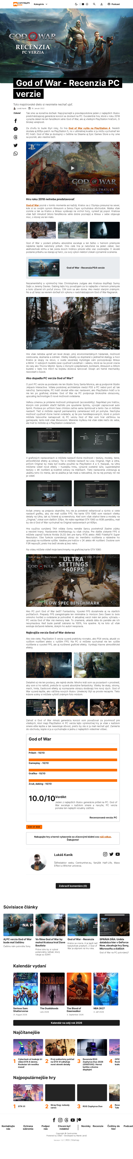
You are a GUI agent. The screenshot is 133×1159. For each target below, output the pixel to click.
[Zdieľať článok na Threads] (16, 138)
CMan (59, 1135)
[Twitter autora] (111, 855)
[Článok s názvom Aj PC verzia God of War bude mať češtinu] (18, 935)
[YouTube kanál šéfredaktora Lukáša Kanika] (73, 1120)
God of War (34, 827)
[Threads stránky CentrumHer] (66, 1120)
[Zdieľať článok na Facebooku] (16, 122)
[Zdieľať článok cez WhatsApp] (16, 154)
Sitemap (75, 1140)
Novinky (86, 1126)
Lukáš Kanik (21, 108)
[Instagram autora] (105, 855)
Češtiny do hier (113, 1127)
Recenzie (98, 1126)
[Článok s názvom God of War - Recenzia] (83, 935)
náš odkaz (105, 836)
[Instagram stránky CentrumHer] (60, 1120)
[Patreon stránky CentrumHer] (79, 1120)
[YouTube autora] (118, 855)
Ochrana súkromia (28, 1127)
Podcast (128, 1126)
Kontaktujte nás (8, 1127)
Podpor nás (46, 1127)
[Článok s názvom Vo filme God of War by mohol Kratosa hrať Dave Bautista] (50, 935)
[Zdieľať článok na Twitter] (16, 146)
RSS (68, 1140)
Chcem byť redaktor (64, 1127)
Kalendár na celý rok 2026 (66, 1022)
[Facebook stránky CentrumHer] (54, 1120)
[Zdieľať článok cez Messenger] (16, 130)
